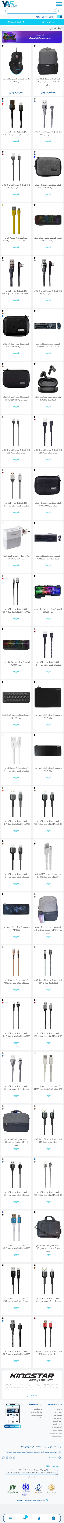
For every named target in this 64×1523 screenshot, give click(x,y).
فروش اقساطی (57, 1424)
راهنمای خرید (58, 1415)
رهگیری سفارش (57, 1430)
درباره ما (59, 1409)
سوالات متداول (57, 1418)
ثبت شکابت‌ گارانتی (36, 1412)
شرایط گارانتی (38, 1409)
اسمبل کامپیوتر (57, 1436)
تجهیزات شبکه (50, 1471)
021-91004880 (53, 1457)
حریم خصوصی (57, 1421)
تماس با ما (58, 1412)
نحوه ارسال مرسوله (55, 1433)
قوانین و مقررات (57, 1427)
